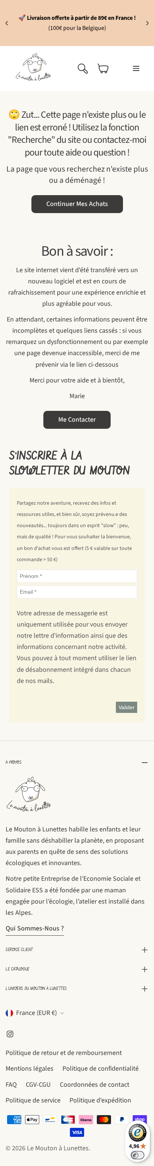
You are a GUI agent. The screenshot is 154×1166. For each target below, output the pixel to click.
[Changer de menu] (136, 68)
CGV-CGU (38, 1084)
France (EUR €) (36, 1013)
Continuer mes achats (77, 204)
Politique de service (33, 1100)
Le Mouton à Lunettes (58, 1148)
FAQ (11, 1084)
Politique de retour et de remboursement (64, 1053)
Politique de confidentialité (100, 1068)
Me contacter (77, 419)
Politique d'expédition (100, 1100)
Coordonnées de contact (94, 1084)
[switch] (137, 1155)
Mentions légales (29, 1068)
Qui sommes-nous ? (35, 928)
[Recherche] (82, 68)
